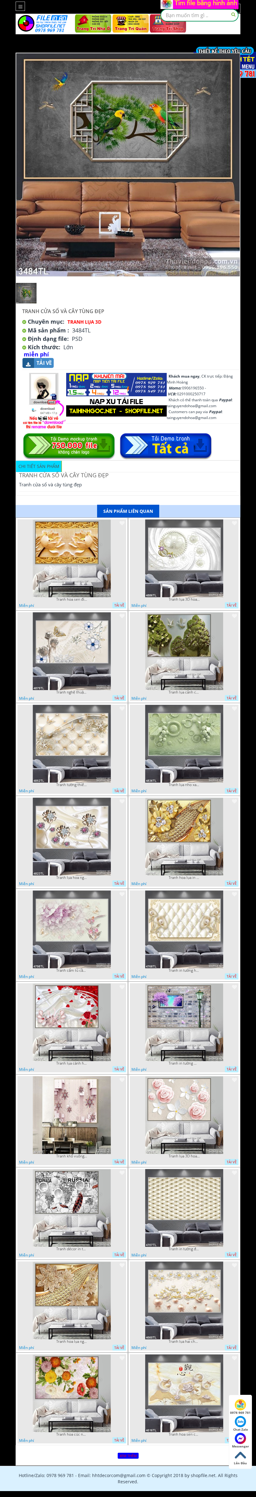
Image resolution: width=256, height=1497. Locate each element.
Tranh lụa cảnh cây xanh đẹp (184, 692)
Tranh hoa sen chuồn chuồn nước (184, 1434)
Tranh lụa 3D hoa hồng (184, 1156)
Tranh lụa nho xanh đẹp (184, 785)
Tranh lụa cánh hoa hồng (71, 1063)
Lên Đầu (240, 1463)
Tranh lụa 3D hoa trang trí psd (184, 599)
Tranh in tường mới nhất (184, 1063)
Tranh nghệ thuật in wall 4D (71, 692)
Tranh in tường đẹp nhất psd (184, 1249)
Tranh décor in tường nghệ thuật (71, 1249)
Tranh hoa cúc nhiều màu (71, 1434)
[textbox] (199, 15)
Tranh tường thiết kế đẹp (71, 785)
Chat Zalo (240, 1429)
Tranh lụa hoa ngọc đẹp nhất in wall (71, 877)
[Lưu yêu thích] (122, 523)
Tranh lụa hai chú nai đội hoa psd (184, 1341)
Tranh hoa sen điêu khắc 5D (71, 599)
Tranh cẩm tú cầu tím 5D (71, 970)
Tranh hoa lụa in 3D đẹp (184, 877)
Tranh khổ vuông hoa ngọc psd (71, 1156)
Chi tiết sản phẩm (38, 466)
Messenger (240, 1446)
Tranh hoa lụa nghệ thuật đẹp (71, 1341)
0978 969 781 (240, 1412)
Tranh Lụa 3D (84, 322)
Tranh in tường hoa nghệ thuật (184, 970)
